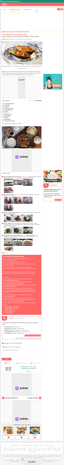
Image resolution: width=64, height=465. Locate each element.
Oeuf (27, 73)
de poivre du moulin (10, 120)
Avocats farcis (35, 435)
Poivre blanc (8, 74)
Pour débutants (20, 71)
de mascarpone (8, 109)
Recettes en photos (10, 31)
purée (21, 268)
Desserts (6, 449)
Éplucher (13, 178)
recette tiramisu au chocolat (20, 285)
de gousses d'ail (8, 114)
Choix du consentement (49, 461)
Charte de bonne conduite (53, 460)
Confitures (36, 448)
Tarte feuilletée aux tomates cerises (11, 435)
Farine (14, 73)
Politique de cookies (15, 461)
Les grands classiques (28, 71)
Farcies (12, 74)
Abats (5, 448)
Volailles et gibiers (32, 451)
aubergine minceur (18, 290)
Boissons (24, 448)
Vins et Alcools (56, 450)
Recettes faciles (15, 445)
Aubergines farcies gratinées (22, 31)
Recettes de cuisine (14, 9)
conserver (12, 262)
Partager (8, 363)
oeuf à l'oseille (7, 306)
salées (24, 450)
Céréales (29, 448)
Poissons (19, 450)
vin (6, 272)
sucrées (44, 450)
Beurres (18, 448)
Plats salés (17, 74)
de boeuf (7, 105)
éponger (23, 176)
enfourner (37, 236)
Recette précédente (11, 398)
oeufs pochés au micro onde (10, 308)
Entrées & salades (14, 449)
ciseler (27, 176)
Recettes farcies (22, 74)
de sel (6, 117)
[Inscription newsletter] (52, 176)
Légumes (14, 71)
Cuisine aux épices (30, 74)
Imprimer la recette (22, 363)
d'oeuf (6, 111)
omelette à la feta (8, 312)
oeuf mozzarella (8, 310)
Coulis (59, 448)
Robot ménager (35, 73)
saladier (21, 212)
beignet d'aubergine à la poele (15, 291)
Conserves (42, 448)
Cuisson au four (7, 71)
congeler (11, 264)
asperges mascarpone (8, 285)
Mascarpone (23, 73)
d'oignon (7, 106)
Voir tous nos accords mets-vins (32, 335)
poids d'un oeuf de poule (24, 299)
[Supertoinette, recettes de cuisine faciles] (5, 4)
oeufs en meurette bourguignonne (12, 307)
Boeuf (3, 73)
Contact (18, 460)
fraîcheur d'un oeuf (19, 301)
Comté (10, 73)
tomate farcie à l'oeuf (9, 311)
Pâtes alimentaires (11, 450)
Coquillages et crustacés (51, 448)
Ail (35, 71)
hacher (9, 196)
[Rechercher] (58, 9)
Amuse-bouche (11, 448)
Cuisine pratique (27, 9)
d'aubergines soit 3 (10, 103)
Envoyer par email (36, 363)
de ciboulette (7, 119)
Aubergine (38, 71)
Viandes (50, 450)
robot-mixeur (17, 194)
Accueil (4, 9)
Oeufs (55, 449)
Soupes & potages (37, 450)
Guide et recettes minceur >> (11, 1)
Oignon (30, 73)
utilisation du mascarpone (12, 280)
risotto (33, 268)
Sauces (29, 450)
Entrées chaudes (23, 449)
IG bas (44, 449)
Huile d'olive (18, 73)
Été (11, 71)
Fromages (39, 449)
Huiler (24, 235)
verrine (21, 283)
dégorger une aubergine (8, 296)
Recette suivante (32, 398)
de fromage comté (9, 108)
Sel (33, 71)
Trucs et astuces (49, 445)
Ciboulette (7, 73)
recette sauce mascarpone (9, 283)
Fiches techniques (38, 445)
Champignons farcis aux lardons (24, 435)
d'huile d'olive (7, 116)
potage (4, 268)
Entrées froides (32, 449)
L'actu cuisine (36, 10)
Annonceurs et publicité (9, 460)
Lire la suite (58, 199)
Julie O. (7, 252)
